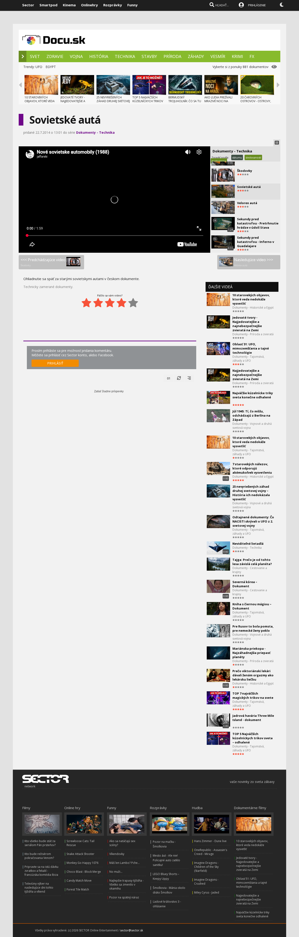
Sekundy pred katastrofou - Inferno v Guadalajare (255, 241)
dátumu (237, 157)
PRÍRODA (172, 56)
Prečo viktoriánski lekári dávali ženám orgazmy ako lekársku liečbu (253, 675)
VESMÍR (217, 56)
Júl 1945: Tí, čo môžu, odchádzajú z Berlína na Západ (251, 415)
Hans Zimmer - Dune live (210, 841)
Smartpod (48, 5)
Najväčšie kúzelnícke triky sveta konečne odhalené (252, 395)
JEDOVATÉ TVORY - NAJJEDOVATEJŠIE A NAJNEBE (73, 101)
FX (251, 56)
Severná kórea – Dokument (244, 584)
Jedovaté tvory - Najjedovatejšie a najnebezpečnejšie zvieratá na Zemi (247, 323)
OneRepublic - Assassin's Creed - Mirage (210, 852)
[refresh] (179, 378)
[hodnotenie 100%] (133, 302)
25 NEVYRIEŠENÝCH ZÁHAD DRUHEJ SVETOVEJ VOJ (113, 101)
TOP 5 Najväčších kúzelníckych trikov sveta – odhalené (252, 738)
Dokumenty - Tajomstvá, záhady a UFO (248, 359)
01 (168, 378)
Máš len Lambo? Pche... (124, 863)
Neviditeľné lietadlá (247, 543)
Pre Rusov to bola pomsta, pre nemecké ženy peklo (253, 628)
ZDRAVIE (54, 56)
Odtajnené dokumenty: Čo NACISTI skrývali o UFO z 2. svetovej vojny (253, 521)
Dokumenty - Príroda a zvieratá (253, 334)
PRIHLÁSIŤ (55, 363)
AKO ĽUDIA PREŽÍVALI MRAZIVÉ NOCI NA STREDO (218, 101)
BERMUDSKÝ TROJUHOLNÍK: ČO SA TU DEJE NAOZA (184, 101)
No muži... (115, 872)
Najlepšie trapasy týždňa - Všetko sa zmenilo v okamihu (126, 884)
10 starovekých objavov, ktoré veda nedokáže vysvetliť (251, 299)
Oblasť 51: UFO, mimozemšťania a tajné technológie (250, 348)
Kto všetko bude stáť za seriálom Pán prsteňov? (40, 843)
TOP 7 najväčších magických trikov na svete (252, 695)
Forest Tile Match (78, 889)
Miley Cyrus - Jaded (206, 892)
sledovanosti (253, 157)
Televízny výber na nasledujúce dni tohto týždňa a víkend (39, 888)
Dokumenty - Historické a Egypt (253, 308)
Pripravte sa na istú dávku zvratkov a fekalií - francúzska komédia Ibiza (41, 871)
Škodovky (244, 171)
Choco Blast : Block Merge (84, 872)
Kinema (69, 5)
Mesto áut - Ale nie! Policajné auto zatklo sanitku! (166, 860)
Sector (28, 5)
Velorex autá (247, 203)
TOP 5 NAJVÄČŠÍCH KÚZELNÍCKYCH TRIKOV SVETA (147, 101)
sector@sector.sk (131, 930)
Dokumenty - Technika (95, 132)
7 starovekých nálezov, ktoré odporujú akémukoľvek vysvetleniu (252, 468)
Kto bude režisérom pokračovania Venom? (39, 856)
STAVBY (149, 56)
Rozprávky (112, 5)
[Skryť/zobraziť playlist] (276, 142)
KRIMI (237, 56)
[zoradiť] (189, 378)
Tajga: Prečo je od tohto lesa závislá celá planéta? (252, 562)
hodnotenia (219, 161)
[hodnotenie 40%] (98, 302)
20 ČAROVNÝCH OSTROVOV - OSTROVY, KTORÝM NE (255, 101)
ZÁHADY (196, 56)
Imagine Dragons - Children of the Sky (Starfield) (206, 867)
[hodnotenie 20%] (86, 302)
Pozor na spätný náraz (124, 897)
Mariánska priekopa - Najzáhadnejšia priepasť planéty (251, 652)
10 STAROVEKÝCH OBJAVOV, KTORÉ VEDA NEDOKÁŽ (40, 101)
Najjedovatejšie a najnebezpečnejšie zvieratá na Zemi (247, 374)
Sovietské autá (249, 187)
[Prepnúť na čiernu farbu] (282, 4)
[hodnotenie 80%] (121, 302)
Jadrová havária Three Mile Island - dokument (253, 718)
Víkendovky (116, 854)
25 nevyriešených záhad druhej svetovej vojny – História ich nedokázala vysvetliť (251, 492)
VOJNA (76, 56)
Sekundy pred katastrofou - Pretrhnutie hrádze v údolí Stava (257, 223)
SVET (35, 56)
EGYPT (51, 67)
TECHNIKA (125, 56)
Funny (132, 5)
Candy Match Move (79, 881)
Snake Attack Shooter (80, 854)
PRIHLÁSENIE (257, 5)
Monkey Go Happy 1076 (82, 863)
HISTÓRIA (98, 56)
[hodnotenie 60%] (110, 302)
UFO (39, 67)
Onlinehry (89, 5)
